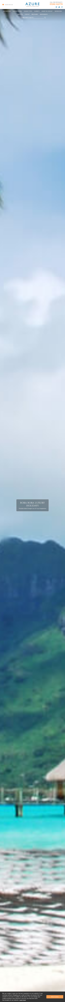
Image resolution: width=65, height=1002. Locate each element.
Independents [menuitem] (44, 14)
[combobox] (32, 17)
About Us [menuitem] (20, 14)
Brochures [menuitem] (35, 14)
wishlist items (8, 4)
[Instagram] (56, 7)
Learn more (22, 1000)
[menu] (32, 13)
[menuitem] (7, 11)
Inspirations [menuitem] (58, 11)
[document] (32, 997)
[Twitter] (59, 7)
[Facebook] (62, 7)
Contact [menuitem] (27, 14)
